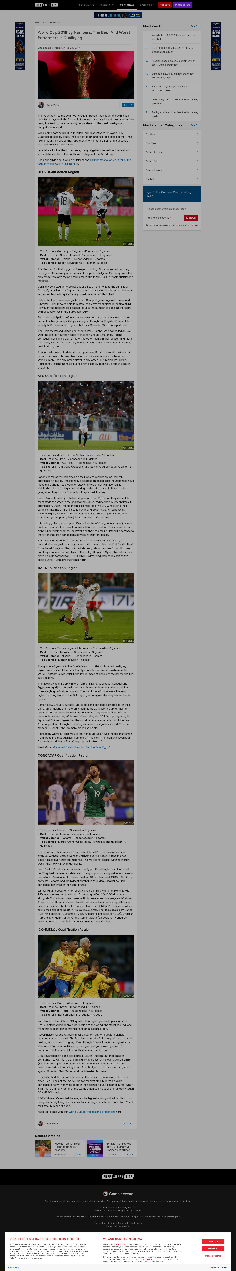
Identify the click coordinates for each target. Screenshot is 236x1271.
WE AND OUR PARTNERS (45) (122, 1239)
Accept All (213, 1241)
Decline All (213, 1249)
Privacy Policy (13, 1267)
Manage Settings (213, 1256)
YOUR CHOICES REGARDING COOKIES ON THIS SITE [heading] (45, 1239)
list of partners (148, 1259)
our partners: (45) (118, 1244)
